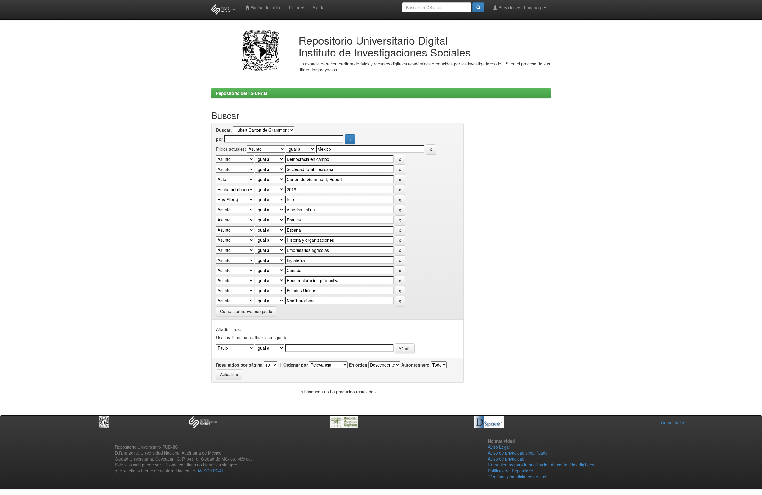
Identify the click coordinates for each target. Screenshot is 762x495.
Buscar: (224, 130)
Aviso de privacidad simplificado (518, 453)
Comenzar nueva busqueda (246, 311)
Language (533, 7)
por (219, 139)
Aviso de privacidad (506, 459)
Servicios (507, 7)
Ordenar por (295, 365)
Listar (295, 7)
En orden (358, 365)
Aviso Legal (499, 447)
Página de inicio (264, 7)
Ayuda (318, 7)
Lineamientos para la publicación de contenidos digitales (541, 465)
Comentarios (673, 422)
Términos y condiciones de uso (517, 477)
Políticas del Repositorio (510, 471)
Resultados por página (239, 365)
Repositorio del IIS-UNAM (241, 93)
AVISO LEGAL (210, 471)
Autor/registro (415, 365)
